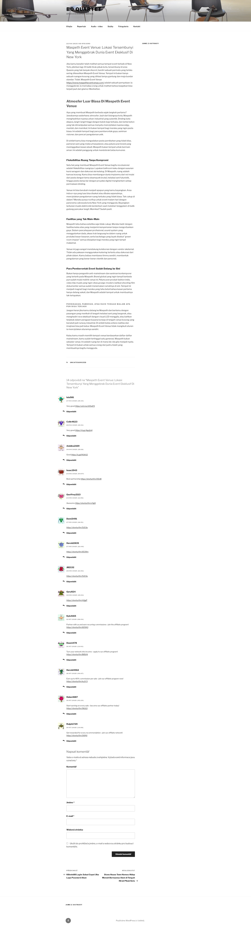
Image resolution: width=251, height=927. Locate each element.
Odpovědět (71, 411)
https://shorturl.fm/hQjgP (76, 600)
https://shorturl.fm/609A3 (77, 627)
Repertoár (81, 26)
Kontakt (136, 26)
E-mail (70, 816)
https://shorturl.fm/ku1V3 (77, 681)
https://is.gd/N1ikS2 (79, 454)
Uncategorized (78, 362)
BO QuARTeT (84, 9)
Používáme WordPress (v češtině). (130, 920)
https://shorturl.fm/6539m (77, 552)
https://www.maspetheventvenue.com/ (85, 82)
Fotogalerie (123, 26)
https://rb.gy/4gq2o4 (83, 430)
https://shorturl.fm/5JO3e (77, 527)
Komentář (71, 766)
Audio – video (97, 26)
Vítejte (69, 26)
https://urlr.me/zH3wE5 (85, 406)
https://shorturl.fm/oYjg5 (85, 503)
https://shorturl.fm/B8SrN (77, 654)
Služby (110, 26)
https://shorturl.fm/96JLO (77, 708)
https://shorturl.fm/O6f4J (76, 735)
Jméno (70, 802)
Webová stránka (74, 829)
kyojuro (86, 44)
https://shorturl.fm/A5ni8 (91, 479)
